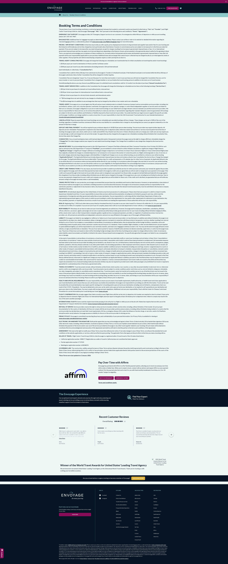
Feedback (2, 554)
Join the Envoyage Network (122, 527)
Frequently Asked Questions (122, 508)
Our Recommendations (121, 504)
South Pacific (156, 517)
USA (154, 495)
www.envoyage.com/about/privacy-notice (73, 318)
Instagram (104, 498)
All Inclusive (137, 498)
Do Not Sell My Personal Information (119, 558)
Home (60, 15)
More (140, 8)
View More (62, 438)
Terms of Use (91, 558)
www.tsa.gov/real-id (154, 205)
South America (157, 514)
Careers (118, 523)
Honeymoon (137, 517)
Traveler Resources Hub (121, 501)
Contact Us (118, 495)
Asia (155, 527)
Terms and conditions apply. (107, 382)
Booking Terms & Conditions (102, 558)
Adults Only (137, 495)
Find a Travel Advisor (121, 498)
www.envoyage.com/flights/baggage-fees (106, 42)
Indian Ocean (157, 523)
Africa (155, 530)
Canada (155, 498)
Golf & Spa (137, 514)
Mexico (155, 501)
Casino (136, 504)
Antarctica (156, 536)
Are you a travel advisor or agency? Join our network (113, 1)
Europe (155, 508)
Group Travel (122, 8)
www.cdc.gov (103, 291)
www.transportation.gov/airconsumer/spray (103, 304)
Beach (136, 501)
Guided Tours (112, 8)
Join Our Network (138, 478)
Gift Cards (118, 514)
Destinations (96, 8)
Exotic (136, 508)
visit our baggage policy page (159, 545)
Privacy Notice (83, 558)
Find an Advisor (172, 8)
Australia (156, 520)
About (117, 511)
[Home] (55, 8)
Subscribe (75, 514)
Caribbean (156, 504)
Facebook (104, 495)
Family (136, 511)
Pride (136, 530)
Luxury (136, 523)
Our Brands (118, 520)
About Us (65, 15)
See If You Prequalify (106, 378)
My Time (137, 527)
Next (171, 434)
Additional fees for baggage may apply (77, 545)
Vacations (88, 8)
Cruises (105, 8)
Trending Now (132, 8)
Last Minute (137, 520)
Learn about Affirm (122, 378)
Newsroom (118, 517)
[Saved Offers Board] (181, 8)
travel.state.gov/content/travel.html (71, 117)
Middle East (156, 533)
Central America (157, 511)
